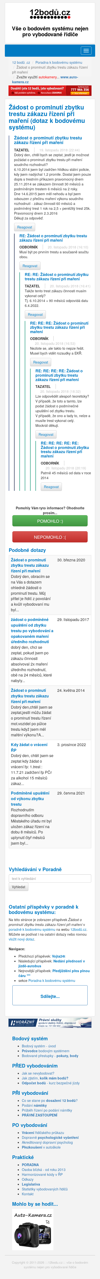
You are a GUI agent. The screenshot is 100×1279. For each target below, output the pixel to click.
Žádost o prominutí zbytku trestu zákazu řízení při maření (30, 565)
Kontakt (27, 1193)
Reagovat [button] (24, 227)
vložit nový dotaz (21, 939)
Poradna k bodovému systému (51, 980)
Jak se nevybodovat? (38, 1073)
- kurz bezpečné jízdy (51, 1082)
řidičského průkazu (43, 1132)
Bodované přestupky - (50, 1055)
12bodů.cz (78, 929)
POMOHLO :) (50, 521)
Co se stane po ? (50, 1100)
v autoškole (41, 1147)
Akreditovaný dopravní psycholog (47, 1142)
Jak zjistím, (45, 1078)
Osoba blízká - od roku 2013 (44, 1169)
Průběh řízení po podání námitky (47, 1110)
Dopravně (50, 1137)
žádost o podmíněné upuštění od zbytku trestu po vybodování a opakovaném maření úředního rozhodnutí (32, 630)
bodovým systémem (45, 1050)
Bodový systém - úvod (39, 1045)
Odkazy (27, 1179)
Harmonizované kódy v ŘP (42, 1174)
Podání (34, 1105)
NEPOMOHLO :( (50, 537)
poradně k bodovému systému (43, 909)
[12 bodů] (50, 14)
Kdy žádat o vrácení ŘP (29, 747)
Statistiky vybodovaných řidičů (45, 1189)
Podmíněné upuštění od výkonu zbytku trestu (30, 798)
